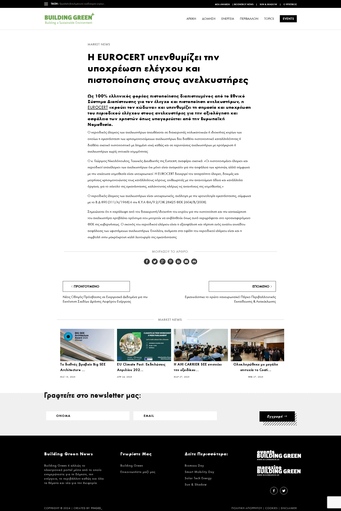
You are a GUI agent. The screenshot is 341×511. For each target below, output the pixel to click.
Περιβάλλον (249, 19)
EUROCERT (98, 107)
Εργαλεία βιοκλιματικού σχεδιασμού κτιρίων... (82, 3)
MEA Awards (222, 4)
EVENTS (288, 19)
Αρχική (191, 19)
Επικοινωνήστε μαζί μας (138, 472)
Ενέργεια (227, 19)
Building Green (131, 465)
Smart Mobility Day (199, 472)
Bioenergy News (243, 4)
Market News (99, 44)
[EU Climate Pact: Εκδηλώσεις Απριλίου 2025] (144, 345)
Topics (269, 19)
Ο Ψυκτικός (290, 4)
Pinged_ (96, 508)
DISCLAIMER (289, 508)
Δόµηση (208, 19)
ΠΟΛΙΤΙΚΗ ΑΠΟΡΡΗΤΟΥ (246, 508)
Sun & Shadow (268, 4)
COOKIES (271, 508)
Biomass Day (194, 465)
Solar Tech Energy (198, 478)
